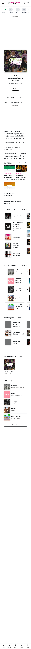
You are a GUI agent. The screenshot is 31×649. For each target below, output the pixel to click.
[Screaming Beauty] (14, 324)
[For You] (14, 298)
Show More (15, 425)
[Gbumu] (14, 245)
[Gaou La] (14, 289)
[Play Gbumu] (8, 245)
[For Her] (14, 216)
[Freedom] (14, 237)
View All (24, 209)
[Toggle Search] (23, 2)
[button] (28, 3)
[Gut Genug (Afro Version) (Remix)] (14, 226)
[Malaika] (14, 272)
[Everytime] (14, 254)
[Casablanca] (14, 333)
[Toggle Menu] (3, 3)
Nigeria (11, 84)
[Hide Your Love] (14, 306)
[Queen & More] (9, 364)
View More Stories (21, 163)
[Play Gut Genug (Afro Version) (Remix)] (8, 226)
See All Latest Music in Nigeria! (12, 202)
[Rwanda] (14, 280)
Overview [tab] (10, 97)
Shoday (13, 80)
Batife (18, 80)
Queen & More (8, 372)
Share (16, 89)
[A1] (14, 342)
